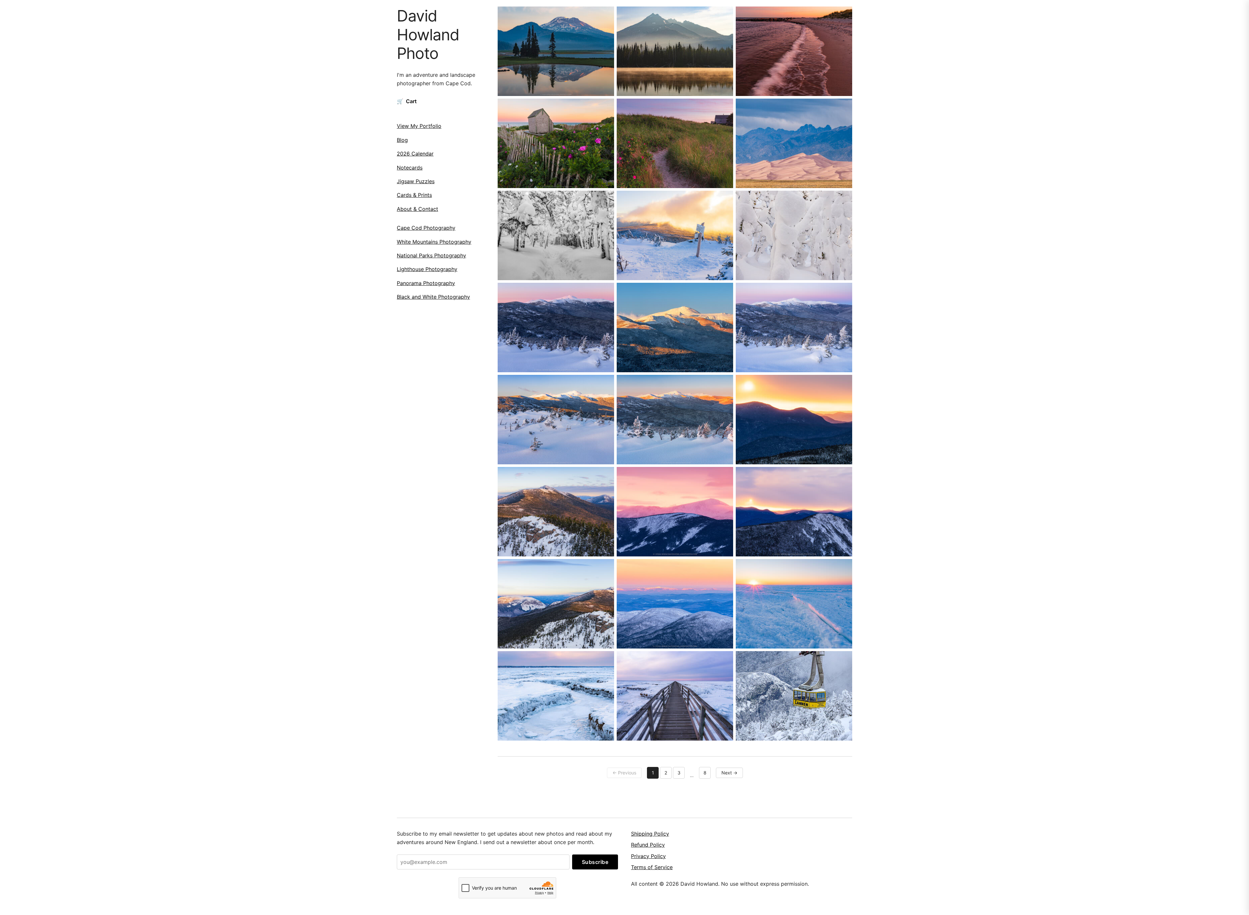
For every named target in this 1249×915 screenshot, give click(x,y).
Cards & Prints (414, 195)
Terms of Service (652, 867)
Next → (729, 772)
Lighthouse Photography (427, 269)
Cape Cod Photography (426, 228)
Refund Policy (648, 844)
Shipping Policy (650, 833)
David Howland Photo (428, 34)
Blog (402, 139)
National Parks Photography (431, 255)
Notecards (410, 167)
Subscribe (595, 862)
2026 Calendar (415, 153)
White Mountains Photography (434, 241)
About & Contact (417, 208)
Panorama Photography (426, 283)
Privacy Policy (648, 856)
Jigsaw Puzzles (416, 181)
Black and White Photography (433, 297)
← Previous (624, 772)
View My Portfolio (419, 126)
